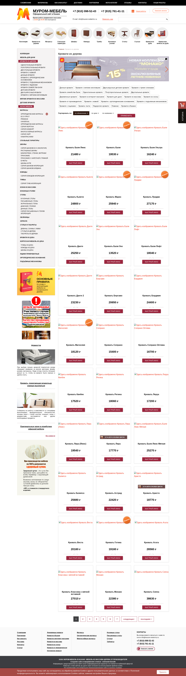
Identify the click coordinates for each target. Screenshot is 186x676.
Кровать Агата (151, 542)
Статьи (19, 648)
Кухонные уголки (27, 191)
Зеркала (23, 221)
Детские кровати (28, 90)
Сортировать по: (65, 113)
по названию (107, 113)
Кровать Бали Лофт (151, 246)
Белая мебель (26, 106)
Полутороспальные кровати (33, 67)
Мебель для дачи (27, 57)
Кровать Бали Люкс (76, 147)
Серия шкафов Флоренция (32, 166)
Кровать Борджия (151, 296)
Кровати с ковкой (28, 72)
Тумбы (23, 180)
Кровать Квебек (76, 394)
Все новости (50, 436)
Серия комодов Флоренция (32, 176)
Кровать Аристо (151, 493)
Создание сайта (76, 662)
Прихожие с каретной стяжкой (34, 158)
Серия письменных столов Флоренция (33, 212)
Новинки (115, 106)
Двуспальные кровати (30, 70)
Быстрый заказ (75, 163)
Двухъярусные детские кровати (116, 88)
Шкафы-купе (26, 163)
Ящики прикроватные (29, 254)
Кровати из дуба (27, 237)
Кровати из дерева (28, 61)
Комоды (23, 172)
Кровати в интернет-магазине (92, 97)
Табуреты (110, 642)
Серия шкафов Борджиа (31, 168)
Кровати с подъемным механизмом (36, 82)
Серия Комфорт (27, 129)
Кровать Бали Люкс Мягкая (151, 444)
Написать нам (107, 19)
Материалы (43, 3)
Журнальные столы (29, 204)
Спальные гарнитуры (29, 140)
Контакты (142, 3)
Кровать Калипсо (75, 493)
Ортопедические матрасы (32, 114)
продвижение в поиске (92, 662)
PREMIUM (24, 119)
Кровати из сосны (151, 97)
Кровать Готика (113, 542)
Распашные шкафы (29, 151)
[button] (60, 69)
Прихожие (25, 156)
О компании (25, 3)
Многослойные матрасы (31, 132)
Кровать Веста (75, 542)
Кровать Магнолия (75, 345)
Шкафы (23, 144)
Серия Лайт (26, 134)
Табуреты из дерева (29, 234)
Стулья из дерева (28, 231)
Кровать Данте (75, 246)
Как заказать (22, 639)
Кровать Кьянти (76, 197)
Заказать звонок (161, 11)
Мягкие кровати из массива (32, 99)
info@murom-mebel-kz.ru (87, 19)
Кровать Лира (114, 444)
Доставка (78, 3)
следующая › (129, 619)
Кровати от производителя (71, 101)
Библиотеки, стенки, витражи (33, 153)
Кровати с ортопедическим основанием (32, 79)
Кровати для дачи (114, 97)
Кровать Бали (113, 147)
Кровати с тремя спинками (143, 88)
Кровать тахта (84, 106)
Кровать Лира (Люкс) (75, 444)
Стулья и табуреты (28, 225)
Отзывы (127, 3)
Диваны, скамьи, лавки (30, 229)
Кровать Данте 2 (75, 296)
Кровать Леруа (151, 394)
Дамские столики (28, 206)
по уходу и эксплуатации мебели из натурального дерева (45, 285)
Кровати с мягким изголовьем (34, 95)
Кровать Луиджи (151, 197)
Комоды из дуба (27, 247)
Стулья (109, 639)
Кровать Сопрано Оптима (151, 345)
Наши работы (159, 3)
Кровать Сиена (151, 592)
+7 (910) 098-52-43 (84, 11)
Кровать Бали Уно (113, 246)
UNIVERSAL (25, 121)
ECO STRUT (25, 116)
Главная (61, 49)
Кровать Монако (113, 592)
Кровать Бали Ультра (151, 147)
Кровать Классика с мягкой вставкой (75, 593)
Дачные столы (27, 209)
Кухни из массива (28, 187)
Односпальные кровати (31, 65)
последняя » (146, 619)
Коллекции (24, 54)
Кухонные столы (28, 198)
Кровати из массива (133, 97)
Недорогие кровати (101, 106)
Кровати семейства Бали (31, 87)
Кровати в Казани (128, 106)
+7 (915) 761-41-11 (112, 11)
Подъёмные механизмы (31, 261)
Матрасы (24, 110)
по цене (94, 113)
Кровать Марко (113, 197)
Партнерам (94, 3)
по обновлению (80, 113)
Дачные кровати (28, 75)
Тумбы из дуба (27, 245)
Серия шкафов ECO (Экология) (34, 148)
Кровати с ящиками (29, 85)
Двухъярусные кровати (31, 92)
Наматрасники (27, 137)
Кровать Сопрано (113, 345)
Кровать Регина (114, 394)
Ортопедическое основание (32, 258)
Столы (23, 195)
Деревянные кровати (68, 97)
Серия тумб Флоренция (31, 183)
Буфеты (24, 161)
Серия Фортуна (27, 127)
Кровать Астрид (113, 493)
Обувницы (24, 217)
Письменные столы (29, 201)
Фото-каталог (111, 3)
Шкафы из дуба (27, 250)
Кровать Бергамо (113, 296)
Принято (162, 672)
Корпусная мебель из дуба (32, 241)
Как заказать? (61, 3)
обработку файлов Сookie (75, 671)
